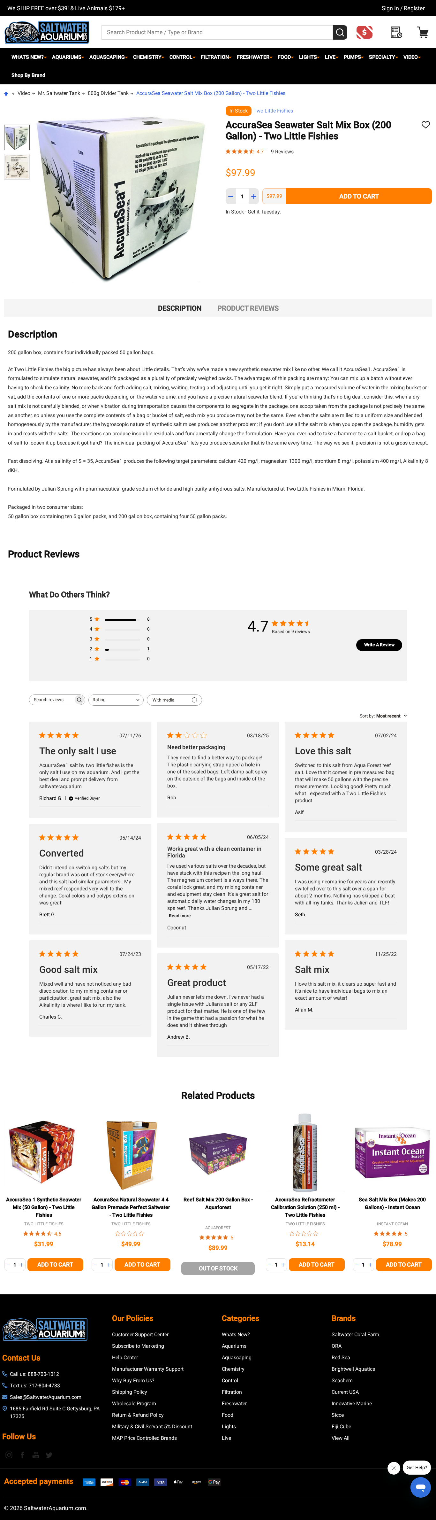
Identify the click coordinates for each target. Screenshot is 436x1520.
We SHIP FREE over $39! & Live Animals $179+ (66, 8)
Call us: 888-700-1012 (34, 1374)
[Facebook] (22, 1455)
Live (330, 57)
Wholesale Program (134, 1403)
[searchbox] (51, 700)
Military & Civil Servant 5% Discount (152, 1426)
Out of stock (218, 1268)
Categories (240, 1318)
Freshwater (253, 57)
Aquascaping (107, 57)
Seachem (342, 1380)
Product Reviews (248, 308)
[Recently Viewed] (398, 32)
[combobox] (116, 700)
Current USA (345, 1392)
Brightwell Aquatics (353, 1369)
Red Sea (341, 1357)
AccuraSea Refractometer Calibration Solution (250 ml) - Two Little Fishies (305, 1207)
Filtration (215, 57)
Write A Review (379, 644)
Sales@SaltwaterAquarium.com (45, 1397)
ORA (337, 1346)
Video (410, 57)
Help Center (125, 1357)
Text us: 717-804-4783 (35, 1386)
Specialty (382, 57)
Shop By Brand (28, 75)
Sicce (338, 1415)
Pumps (352, 57)
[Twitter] (49, 1455)
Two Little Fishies (273, 111)
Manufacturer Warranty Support (148, 1369)
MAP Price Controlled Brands (144, 1438)
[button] (366, 32)
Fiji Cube (341, 1426)
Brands (344, 1318)
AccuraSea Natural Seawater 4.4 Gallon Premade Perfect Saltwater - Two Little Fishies (131, 1207)
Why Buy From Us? (133, 1380)
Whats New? (27, 57)
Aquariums (66, 57)
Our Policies (132, 1318)
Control (180, 57)
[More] (45, 57)
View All (341, 1438)
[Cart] (424, 32)
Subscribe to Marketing (138, 1346)
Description (180, 308)
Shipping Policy (129, 1392)
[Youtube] (35, 1455)
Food (284, 57)
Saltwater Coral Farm (355, 1334)
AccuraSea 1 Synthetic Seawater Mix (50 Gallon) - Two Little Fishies (43, 1207)
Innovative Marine (352, 1403)
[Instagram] (9, 1455)
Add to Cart (359, 196)
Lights (308, 57)
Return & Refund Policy (138, 1415)
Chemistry (147, 57)
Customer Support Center (140, 1334)
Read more (180, 915)
